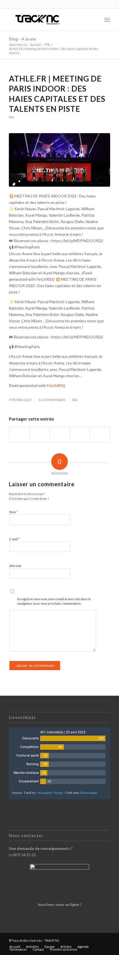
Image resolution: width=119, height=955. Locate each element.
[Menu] (107, 19)
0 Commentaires (51, 400)
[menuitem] (95, 20)
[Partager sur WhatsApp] (60, 434)
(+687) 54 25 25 (22, 854)
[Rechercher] (95, 20)
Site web (15, 566)
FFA (11, 117)
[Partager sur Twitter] (40, 434)
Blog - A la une (22, 38)
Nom (13, 512)
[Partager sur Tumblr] (80, 434)
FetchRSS (55, 385)
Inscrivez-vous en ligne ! (59, 904)
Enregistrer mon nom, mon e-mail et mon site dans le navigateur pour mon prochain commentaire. (54, 601)
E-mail (14, 539)
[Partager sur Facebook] (19, 434)
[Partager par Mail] (100, 434)
